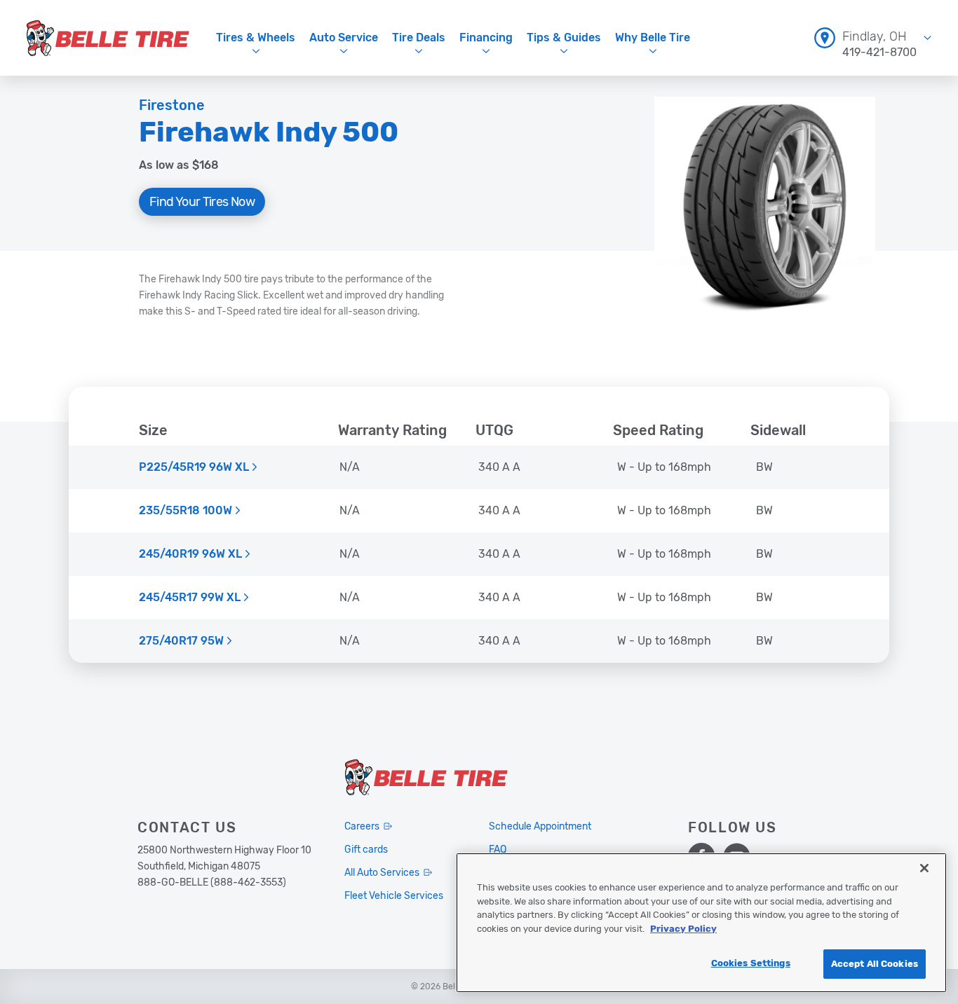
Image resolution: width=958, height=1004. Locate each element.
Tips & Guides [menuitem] (564, 37)
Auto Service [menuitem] (343, 37)
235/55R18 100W (185, 510)
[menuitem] (872, 37)
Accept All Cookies (874, 963)
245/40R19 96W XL (190, 554)
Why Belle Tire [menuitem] (652, 37)
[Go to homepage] (108, 38)
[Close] (924, 868)
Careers (361, 826)
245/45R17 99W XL (190, 597)
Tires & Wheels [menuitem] (255, 37)
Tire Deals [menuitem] (418, 37)
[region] (701, 923)
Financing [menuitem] (486, 37)
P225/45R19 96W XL (194, 467)
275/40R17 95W (181, 641)
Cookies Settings (750, 963)
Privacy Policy (683, 928)
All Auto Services (381, 873)
